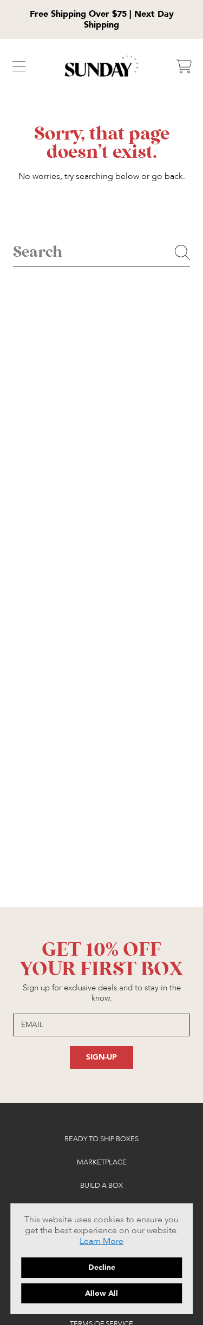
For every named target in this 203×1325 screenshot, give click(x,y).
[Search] (182, 252)
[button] (19, 66)
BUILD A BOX (101, 1185)
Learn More (101, 1241)
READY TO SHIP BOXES (101, 1139)
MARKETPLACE (102, 1162)
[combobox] (101, 252)
